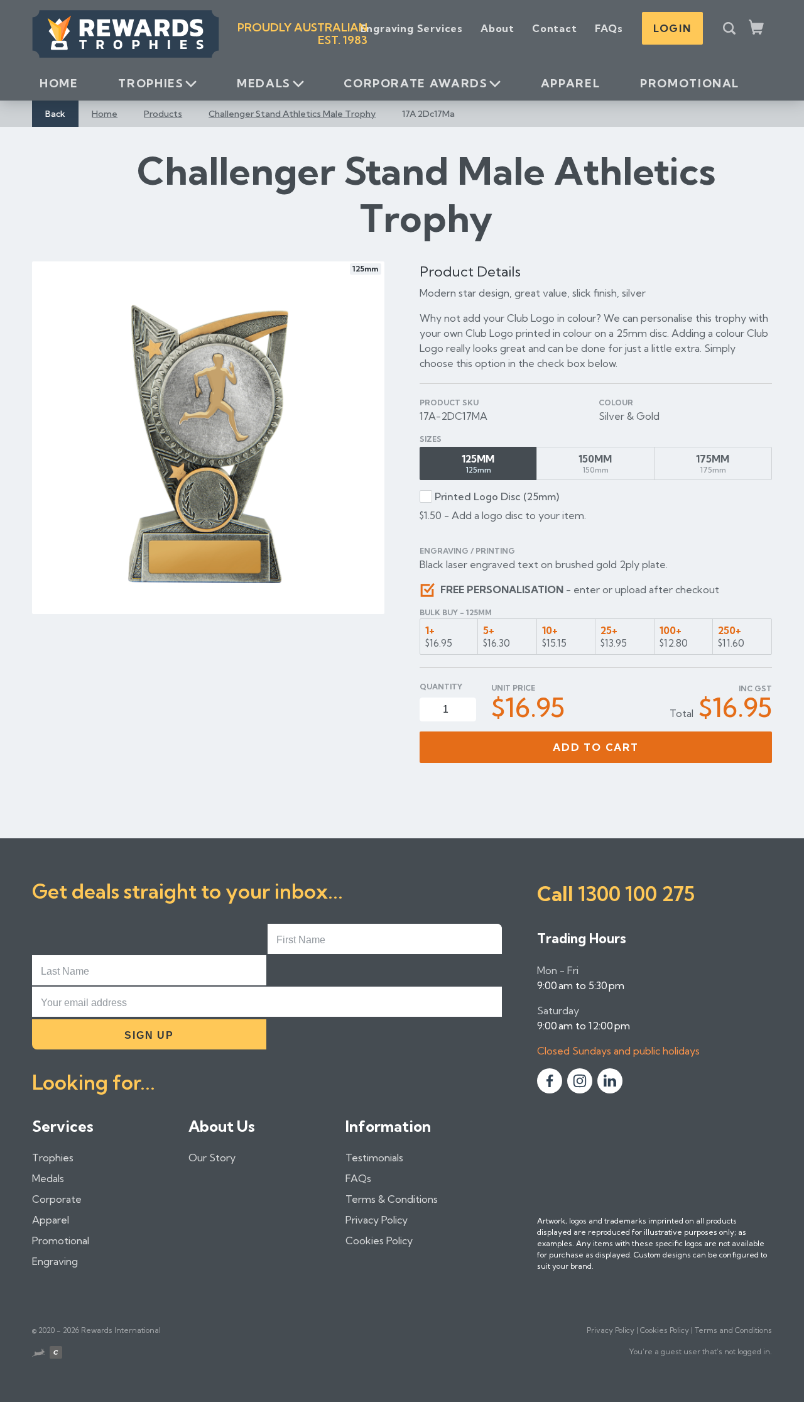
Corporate (57, 1199)
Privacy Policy (376, 1219)
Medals (264, 83)
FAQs (609, 28)
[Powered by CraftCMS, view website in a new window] (56, 1354)
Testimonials (374, 1157)
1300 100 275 (636, 893)
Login (672, 28)
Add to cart (596, 747)
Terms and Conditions (733, 1330)
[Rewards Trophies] (125, 34)
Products (163, 113)
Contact (554, 28)
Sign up (148, 1035)
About (497, 28)
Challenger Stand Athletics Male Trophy (292, 113)
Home (59, 83)
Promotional (689, 83)
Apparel (570, 83)
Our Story (212, 1157)
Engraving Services (412, 28)
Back (55, 113)
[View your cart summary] (757, 28)
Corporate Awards (415, 83)
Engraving (55, 1261)
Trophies (150, 83)
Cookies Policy (379, 1240)
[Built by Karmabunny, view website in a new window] (38, 1354)
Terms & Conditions (391, 1199)
